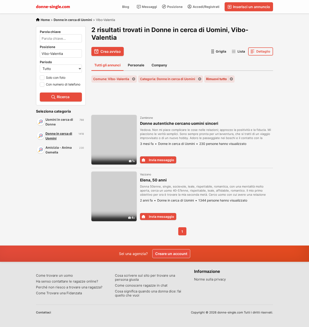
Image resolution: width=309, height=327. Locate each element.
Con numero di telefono (63, 84)
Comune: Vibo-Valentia (111, 79)
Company (159, 65)
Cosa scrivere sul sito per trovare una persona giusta (145, 278)
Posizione (174, 7)
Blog (125, 7)
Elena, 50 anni (153, 180)
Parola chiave (50, 32)
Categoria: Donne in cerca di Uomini (167, 79)
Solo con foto (55, 77)
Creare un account (171, 253)
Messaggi (149, 7)
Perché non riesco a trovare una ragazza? (69, 287)
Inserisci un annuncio (251, 7)
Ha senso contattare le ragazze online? (67, 281)
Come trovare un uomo (54, 276)
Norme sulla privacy (210, 279)
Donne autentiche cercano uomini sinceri (179, 123)
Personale (136, 65)
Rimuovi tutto (216, 79)
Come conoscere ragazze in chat (141, 285)
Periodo (46, 62)
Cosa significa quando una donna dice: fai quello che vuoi (148, 293)
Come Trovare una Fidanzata (59, 293)
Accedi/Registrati (205, 7)
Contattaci (43, 312)
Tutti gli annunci (107, 65)
